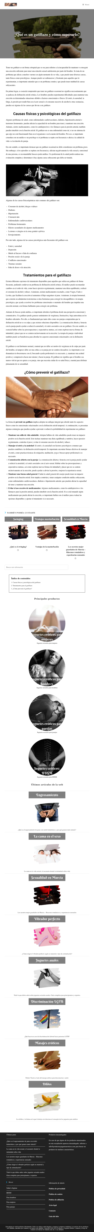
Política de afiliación (56, 1199)
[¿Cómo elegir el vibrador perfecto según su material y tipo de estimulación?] (47, 934)
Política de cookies (55, 1194)
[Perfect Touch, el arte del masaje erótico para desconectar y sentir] (47, 1058)
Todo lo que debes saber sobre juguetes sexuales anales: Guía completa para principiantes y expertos (47, 995)
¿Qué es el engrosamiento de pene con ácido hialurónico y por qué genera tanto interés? (47, 830)
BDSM (8, 1193)
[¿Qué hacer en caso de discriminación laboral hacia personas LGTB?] (47, 1016)
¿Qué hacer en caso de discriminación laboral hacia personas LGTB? (47, 1036)
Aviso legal (53, 1205)
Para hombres (11, 1197)
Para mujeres (10, 1202)
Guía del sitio (54, 1216)
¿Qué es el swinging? (18, 546)
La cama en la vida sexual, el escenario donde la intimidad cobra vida (47, 871)
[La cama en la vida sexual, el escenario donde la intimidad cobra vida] (47, 851)
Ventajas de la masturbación (47, 546)
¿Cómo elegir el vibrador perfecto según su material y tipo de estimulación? (47, 954)
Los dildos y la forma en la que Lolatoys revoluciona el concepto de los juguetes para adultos (47, 1119)
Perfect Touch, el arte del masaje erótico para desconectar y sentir (47, 1078)
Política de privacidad (57, 1188)
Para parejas (10, 1207)
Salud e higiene (11, 1188)
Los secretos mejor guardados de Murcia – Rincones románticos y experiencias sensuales (75, 550)
